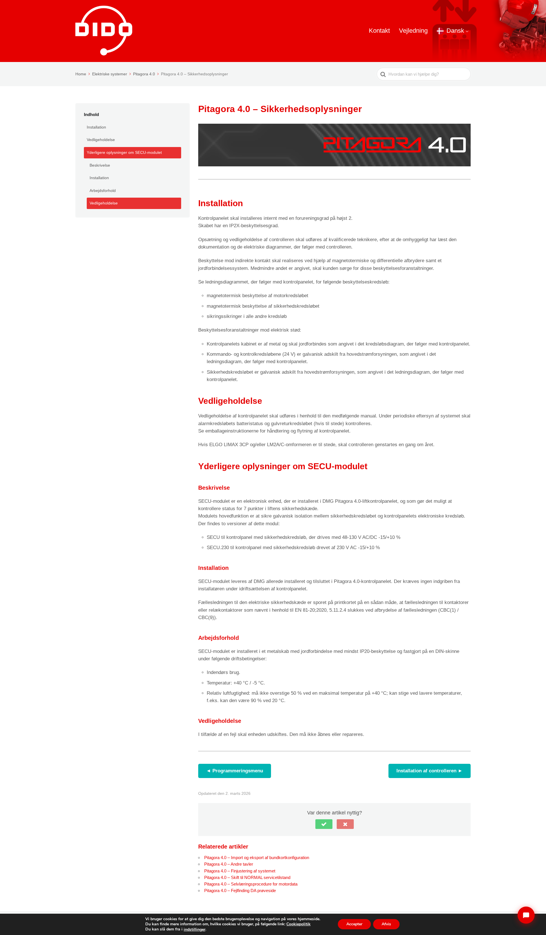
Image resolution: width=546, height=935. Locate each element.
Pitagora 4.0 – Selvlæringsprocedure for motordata (250, 884)
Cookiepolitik (298, 924)
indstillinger (194, 929)
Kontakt (379, 30)
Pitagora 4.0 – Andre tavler (228, 864)
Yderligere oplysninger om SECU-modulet (124, 152)
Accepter (354, 924)
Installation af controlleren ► (429, 770)
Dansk (455, 30)
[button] (323, 824)
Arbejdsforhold (103, 190)
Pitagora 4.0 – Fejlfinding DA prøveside (240, 890)
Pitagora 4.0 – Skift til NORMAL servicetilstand (247, 877)
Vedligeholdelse (101, 139)
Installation (96, 127)
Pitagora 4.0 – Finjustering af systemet (239, 870)
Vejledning (413, 30)
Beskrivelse (100, 165)
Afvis (386, 924)
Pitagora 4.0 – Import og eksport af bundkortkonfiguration (256, 857)
